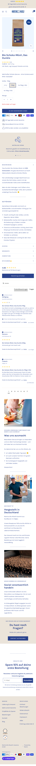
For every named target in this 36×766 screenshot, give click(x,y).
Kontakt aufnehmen (18, 638)
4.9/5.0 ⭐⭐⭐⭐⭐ (17, 1)
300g (5, 85)
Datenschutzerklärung (9, 687)
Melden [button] (25, 322)
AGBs (21, 720)
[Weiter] (33, 51)
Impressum (23, 717)
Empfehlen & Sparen (8, 711)
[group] (18, 268)
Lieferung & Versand (8, 704)
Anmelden (28, 680)
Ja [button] (22, 322)
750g (12, 85)
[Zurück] (3, 51)
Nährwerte (6, 251)
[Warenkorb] (33, 12)
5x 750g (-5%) (8, 90)
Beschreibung (7, 164)
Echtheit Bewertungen (24, 706)
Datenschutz (24, 713)
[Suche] (6, 11)
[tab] (21, 289)
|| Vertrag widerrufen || (27, 724)
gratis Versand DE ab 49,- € (17, 7)
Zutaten (4, 246)
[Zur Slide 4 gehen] (20, 155)
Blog (3, 721)
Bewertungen (6, 714)
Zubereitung (6, 256)
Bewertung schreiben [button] (18, 276)
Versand (14, 66)
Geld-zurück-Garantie (9, 708)
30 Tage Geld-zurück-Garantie (17, 4)
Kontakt (4, 718)
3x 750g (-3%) (22, 85)
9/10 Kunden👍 (7, 261)
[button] (18, 62)
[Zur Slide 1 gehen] (15, 155)
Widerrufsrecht (24, 710)
